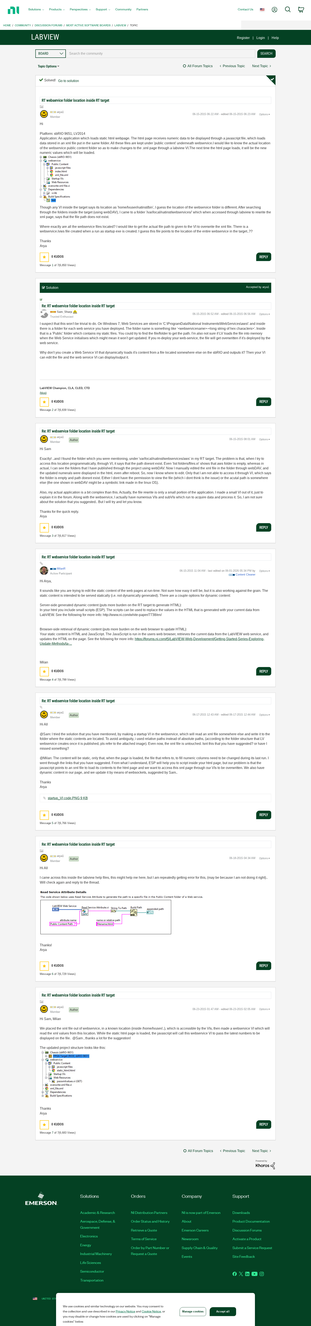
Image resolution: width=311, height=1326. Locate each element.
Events (187, 1256)
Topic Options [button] (47, 66)
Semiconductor (92, 1271)
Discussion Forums (48, 25)
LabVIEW (120, 25)
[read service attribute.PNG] (122, 913)
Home (7, 25)
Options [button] (263, 114)
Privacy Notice (125, 1311)
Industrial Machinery (96, 1253)
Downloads (241, 1212)
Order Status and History (150, 1221)
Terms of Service (144, 1238)
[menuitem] (36, 10)
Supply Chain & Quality (200, 1247)
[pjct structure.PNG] (56, 179)
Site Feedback (244, 1256)
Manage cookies (193, 1311)
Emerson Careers (195, 1230)
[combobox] (160, 53)
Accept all (222, 1311)
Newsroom (190, 1238)
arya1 (265, 287)
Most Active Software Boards (88, 25)
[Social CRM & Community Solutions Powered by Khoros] (265, 1164)
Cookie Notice (151, 1311)
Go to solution (68, 81)
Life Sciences (90, 1262)
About (186, 1221)
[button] (44, 257)
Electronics (89, 1236)
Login (260, 38)
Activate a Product (247, 1238)
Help (275, 38)
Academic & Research (97, 1212)
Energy (85, 1245)
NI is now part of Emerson (201, 1212)
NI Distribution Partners (149, 1212)
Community (23, 25)
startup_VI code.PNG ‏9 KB (68, 798)
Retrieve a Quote (144, 1230)
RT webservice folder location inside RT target (75, 100)
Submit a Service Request (252, 1247)
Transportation (91, 1280)
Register (243, 38)
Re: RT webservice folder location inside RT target (78, 306)
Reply (263, 257)
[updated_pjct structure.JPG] (65, 1075)
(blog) (43, 393)
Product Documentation (251, 1221)
